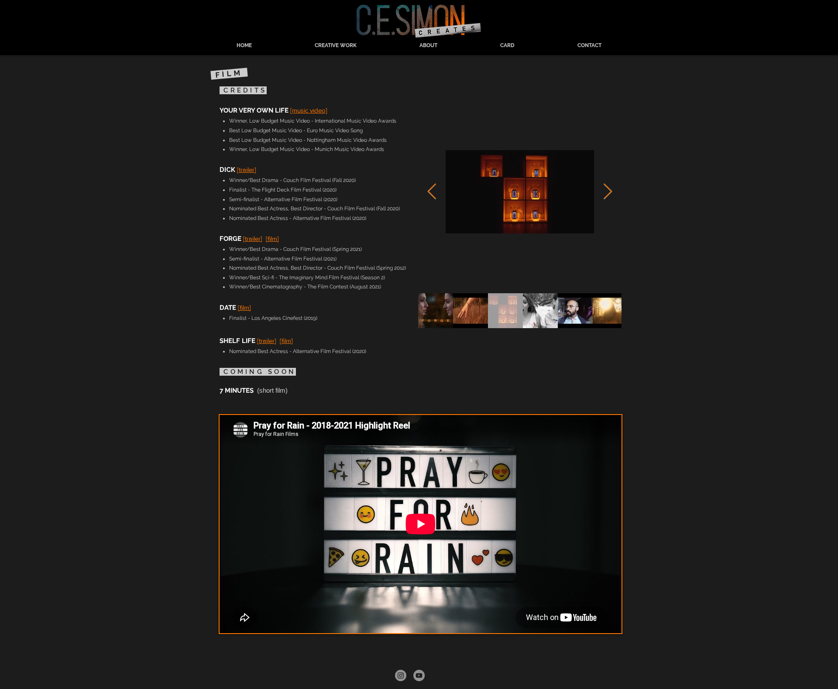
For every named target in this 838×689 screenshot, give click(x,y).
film (286, 340)
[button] (335, 45)
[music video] (308, 110)
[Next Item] (608, 191)
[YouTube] (419, 675)
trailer (246, 169)
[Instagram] (400, 675)
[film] (272, 238)
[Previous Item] (432, 191)
